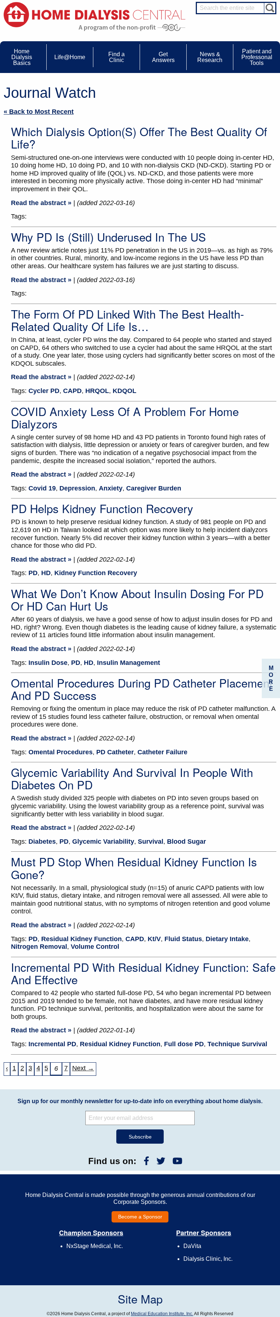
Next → (83, 1068)
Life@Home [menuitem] (69, 57)
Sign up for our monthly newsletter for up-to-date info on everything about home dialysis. (140, 1101)
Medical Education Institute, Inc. (162, 1313)
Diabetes (42, 841)
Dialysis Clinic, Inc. (208, 1259)
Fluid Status (183, 939)
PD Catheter (115, 752)
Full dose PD (184, 1044)
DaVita (192, 1246)
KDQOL (124, 390)
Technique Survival (237, 1044)
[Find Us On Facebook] (146, 1161)
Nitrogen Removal (39, 946)
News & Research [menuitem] (209, 57)
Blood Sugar (186, 841)
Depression (77, 488)
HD (46, 573)
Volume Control (95, 946)
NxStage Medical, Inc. (94, 1246)
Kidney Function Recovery (95, 573)
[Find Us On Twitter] (160, 1161)
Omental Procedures (60, 752)
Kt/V (154, 939)
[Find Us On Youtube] (177, 1161)
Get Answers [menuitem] (163, 57)
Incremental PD (52, 1044)
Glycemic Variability (103, 841)
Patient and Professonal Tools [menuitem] (256, 57)
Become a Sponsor (140, 1217)
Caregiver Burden (153, 488)
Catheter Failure (162, 752)
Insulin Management (128, 662)
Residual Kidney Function (81, 939)
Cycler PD (43, 390)
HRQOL (97, 390)
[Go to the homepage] (95, 14)
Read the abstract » (41, 203)
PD (33, 573)
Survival (150, 841)
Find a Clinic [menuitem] (116, 57)
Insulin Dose (47, 662)
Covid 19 (42, 488)
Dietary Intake (227, 939)
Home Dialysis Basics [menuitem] (21, 57)
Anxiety (110, 488)
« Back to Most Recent (39, 111)
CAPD (72, 390)
